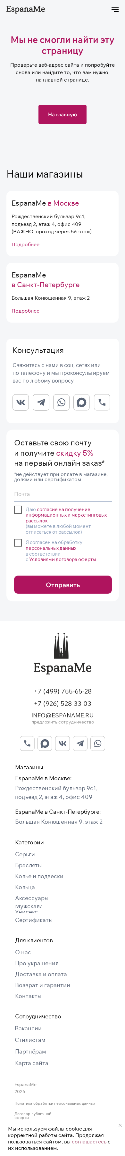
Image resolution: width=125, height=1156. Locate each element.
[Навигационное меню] (115, 9)
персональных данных (51, 548)
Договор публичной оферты (32, 1115)
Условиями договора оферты (62, 559)
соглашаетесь (89, 1141)
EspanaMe (45, 203)
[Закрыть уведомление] (120, 1125)
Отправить (63, 585)
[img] (62, 654)
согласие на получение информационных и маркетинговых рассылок (66, 515)
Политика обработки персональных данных (54, 1103)
